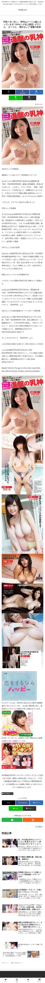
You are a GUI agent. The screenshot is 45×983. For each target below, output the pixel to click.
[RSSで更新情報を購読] (33, 820)
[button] (29, 98)
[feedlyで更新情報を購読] (12, 820)
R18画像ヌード (8, 793)
